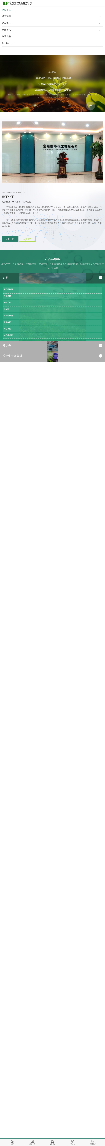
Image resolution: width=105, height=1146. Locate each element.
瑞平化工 (8, 197)
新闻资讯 (6, 30)
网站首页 (6, 10)
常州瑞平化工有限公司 (15, 207)
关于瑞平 (6, 16)
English (5, 43)
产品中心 (6, 23)
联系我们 (6, 36)
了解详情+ (10, 239)
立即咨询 (27, 239)
